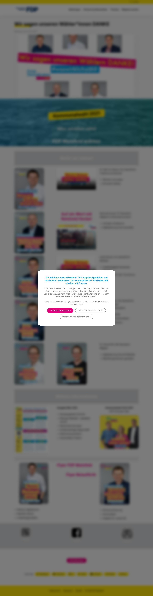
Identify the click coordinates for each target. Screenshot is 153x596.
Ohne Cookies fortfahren (90, 310)
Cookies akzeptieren (60, 310)
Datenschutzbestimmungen (76, 316)
